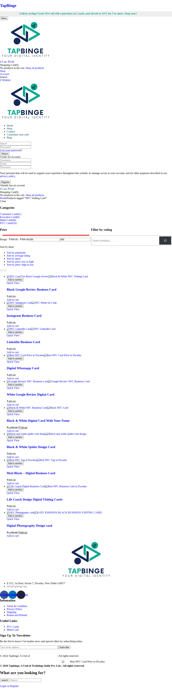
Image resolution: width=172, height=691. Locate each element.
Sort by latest (13, 258)
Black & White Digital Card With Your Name (38, 420)
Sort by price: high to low (20, 264)
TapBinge (8, 5)
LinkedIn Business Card (23, 342)
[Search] (165, 240)
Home (3, 198)
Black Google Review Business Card (31, 289)
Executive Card (8, 217)
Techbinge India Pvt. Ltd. (44, 655)
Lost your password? (11, 150)
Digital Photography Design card (29, 525)
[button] (7, 61)
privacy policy (7, 176)
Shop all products (35, 68)
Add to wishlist (15, 280)
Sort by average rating (18, 255)
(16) (14, 223)
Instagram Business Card (24, 315)
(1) (19, 214)
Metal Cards (6, 220)
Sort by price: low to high (20, 261)
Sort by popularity (16, 252)
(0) (17, 217)
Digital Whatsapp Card (23, 368)
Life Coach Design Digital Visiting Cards (34, 499)
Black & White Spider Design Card (31, 447)
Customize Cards (9, 214)
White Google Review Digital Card (30, 394)
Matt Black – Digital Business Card (31, 473)
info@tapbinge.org (17, 586)
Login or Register (9, 686)
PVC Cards (6, 223)
